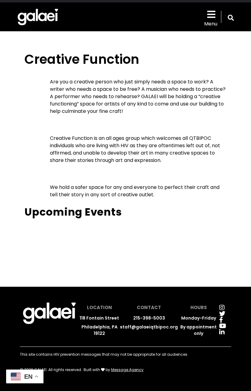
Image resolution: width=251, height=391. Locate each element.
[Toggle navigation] (210, 14)
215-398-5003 (149, 318)
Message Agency (127, 369)
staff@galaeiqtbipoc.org (149, 327)
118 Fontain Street (99, 318)
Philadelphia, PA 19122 (99, 330)
